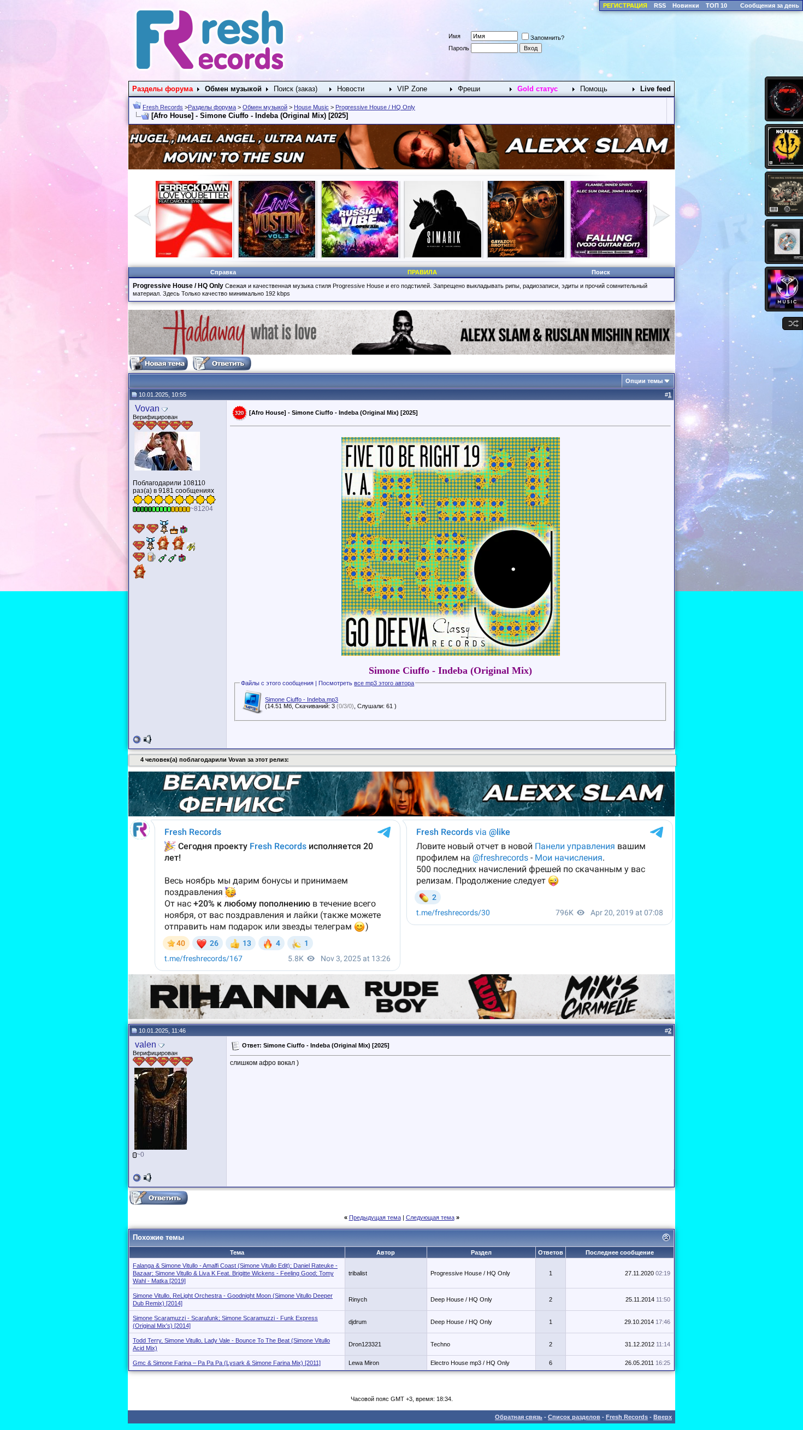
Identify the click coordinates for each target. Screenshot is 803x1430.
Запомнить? (547, 37)
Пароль (458, 48)
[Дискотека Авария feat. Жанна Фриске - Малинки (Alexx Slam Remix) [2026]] (609, 255)
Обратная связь (518, 1417)
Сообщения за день (769, 5)
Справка (223, 272)
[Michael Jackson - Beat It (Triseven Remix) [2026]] (526, 255)
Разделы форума (212, 107)
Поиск (601, 272)
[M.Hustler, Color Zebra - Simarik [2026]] (194, 255)
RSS (660, 5)
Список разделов (574, 1417)
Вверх (662, 1417)
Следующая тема (430, 1217)
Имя (454, 36)
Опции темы (644, 381)
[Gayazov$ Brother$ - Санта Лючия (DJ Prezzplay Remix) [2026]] (277, 255)
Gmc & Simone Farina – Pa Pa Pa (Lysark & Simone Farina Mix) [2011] (227, 1363)
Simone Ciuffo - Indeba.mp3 (301, 699)
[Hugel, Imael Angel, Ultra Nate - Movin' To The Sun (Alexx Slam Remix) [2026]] (443, 255)
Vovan (147, 408)
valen (145, 1044)
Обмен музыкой (265, 107)
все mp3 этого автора (384, 683)
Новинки (685, 5)
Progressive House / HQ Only (375, 107)
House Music (311, 107)
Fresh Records (163, 107)
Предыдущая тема (375, 1217)
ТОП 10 (716, 5)
